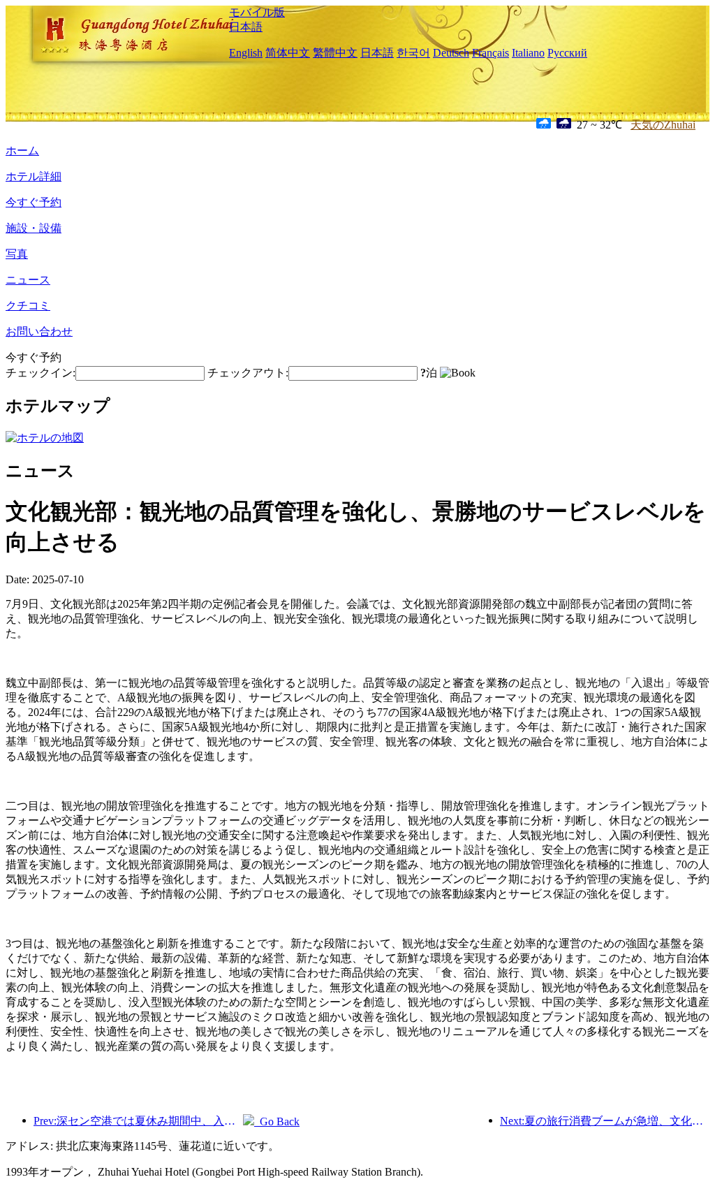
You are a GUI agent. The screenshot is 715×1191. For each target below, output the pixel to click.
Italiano (528, 53)
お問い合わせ (39, 331)
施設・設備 (33, 228)
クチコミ (28, 306)
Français (490, 53)
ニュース (28, 280)
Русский (567, 53)
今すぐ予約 (33, 202)
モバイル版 (257, 12)
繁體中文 (335, 53)
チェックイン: (40, 373)
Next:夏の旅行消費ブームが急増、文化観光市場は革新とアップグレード (604, 1121)
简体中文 (287, 53)
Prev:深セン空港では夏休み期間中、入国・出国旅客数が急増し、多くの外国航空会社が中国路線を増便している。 (138, 1121)
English (246, 53)
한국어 (413, 53)
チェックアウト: (247, 373)
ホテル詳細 (33, 176)
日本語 (246, 27)
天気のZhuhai (663, 125)
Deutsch (451, 53)
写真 (17, 254)
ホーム (22, 150)
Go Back (277, 1121)
